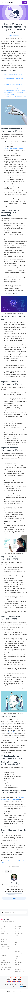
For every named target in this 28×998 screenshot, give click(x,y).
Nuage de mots (4, 933)
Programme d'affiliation (6, 967)
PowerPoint (18, 931)
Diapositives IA (15, 866)
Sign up (24, 2)
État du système (6, 986)
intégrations (18, 926)
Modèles (3, 960)
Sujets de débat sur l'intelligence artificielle (15, 88)
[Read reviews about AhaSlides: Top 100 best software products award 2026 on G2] (9, 979)
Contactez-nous (19, 953)
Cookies (17, 964)
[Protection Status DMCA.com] (23, 986)
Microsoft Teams (19, 933)
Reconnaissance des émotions (12, 344)
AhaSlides (3, 725)
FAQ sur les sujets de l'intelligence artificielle (15, 96)
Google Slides (18, 928)
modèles (3, 732)
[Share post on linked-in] (6, 871)
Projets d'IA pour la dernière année (12, 82)
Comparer (3, 955)
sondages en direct (11, 732)
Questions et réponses (6, 935)
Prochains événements (6, 962)
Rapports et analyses (6, 948)
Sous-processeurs (19, 971)
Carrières (17, 956)
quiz (18, 732)
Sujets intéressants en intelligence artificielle (15, 92)
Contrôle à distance (5, 946)
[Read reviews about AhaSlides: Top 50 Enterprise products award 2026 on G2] (19, 979)
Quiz (2, 928)
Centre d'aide (4, 964)
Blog (2, 957)
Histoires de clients (5, 969)
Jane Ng (7, 38)
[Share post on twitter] (8, 871)
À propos (17, 951)
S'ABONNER (14, 898)
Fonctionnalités (14, 35)
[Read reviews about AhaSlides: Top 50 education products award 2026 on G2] (14, 979)
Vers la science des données (11, 861)
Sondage (3, 931)
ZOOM (16, 935)
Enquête (3, 941)
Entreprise (17, 944)
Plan (16, 942)
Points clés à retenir (9, 94)
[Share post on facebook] (11, 871)
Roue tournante (4, 944)
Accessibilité (18, 969)
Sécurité (17, 967)
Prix (16, 940)
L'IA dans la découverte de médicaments (14, 148)
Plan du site (16, 986)
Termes (17, 958)
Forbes (21, 861)
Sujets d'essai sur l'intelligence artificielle (14, 90)
